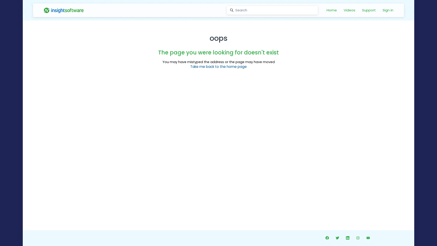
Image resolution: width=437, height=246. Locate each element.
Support (369, 10)
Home (332, 10)
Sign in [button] (388, 10)
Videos (349, 10)
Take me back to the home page (218, 66)
